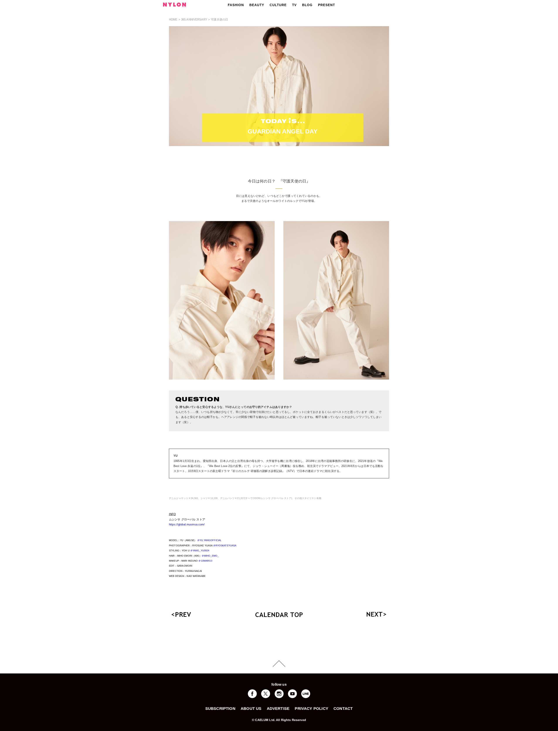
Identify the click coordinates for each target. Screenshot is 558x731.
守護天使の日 (219, 19)
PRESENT (326, 5)
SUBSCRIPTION (220, 708)
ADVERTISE (278, 708)
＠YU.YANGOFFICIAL (209, 540)
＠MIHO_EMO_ (210, 555)
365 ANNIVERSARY (194, 19)
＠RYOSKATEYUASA (224, 545)
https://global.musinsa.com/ (187, 524)
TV (294, 5)
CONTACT (343, 708)
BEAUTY (256, 5)
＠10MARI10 (205, 560)
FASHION (236, 5)
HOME (173, 19)
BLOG (307, 5)
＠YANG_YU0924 (199, 550)
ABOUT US (251, 708)
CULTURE (278, 5)
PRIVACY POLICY (311, 708)
